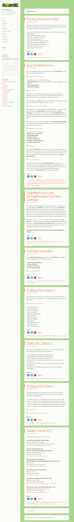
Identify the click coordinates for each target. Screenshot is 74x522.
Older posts (30, 510)
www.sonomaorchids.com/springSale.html (37, 456)
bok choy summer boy (38, 181)
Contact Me (5, 41)
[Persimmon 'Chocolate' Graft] (34, 303)
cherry (45, 181)
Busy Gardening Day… (40, 65)
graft (40, 57)
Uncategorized (5, 106)
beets (51, 179)
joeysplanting (7, 9)
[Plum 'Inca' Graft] (31, 409)
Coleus (3, 26)
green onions (56, 181)
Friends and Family (6, 89)
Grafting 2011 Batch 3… (41, 290)
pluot (61, 183)
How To (4, 93)
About (3, 21)
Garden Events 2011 (39, 431)
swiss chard (30, 185)
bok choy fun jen (59, 179)
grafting (51, 181)
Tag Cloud (4, 39)
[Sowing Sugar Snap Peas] (33, 159)
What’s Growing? (6, 31)
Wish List (4, 34)
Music (3, 98)
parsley (31, 183)
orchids (64, 502)
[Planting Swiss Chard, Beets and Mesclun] (37, 106)
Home (3, 18)
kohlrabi (63, 181)
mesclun (28, 183)
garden (61, 502)
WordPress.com (51, 517)
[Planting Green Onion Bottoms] (35, 76)
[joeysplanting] (10, 5)
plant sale (39, 503)
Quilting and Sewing (6, 102)
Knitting (4, 95)
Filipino (3, 87)
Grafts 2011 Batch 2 (39, 343)
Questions (37, 241)
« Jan (3, 74)
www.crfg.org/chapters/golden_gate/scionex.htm (38, 445)
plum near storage (56, 183)
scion (45, 57)
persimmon (55, 335)
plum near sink (48, 183)
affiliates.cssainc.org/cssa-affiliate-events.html (38, 492)
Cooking (4, 85)
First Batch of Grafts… (40, 251)
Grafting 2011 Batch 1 (40, 386)
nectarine (47, 335)
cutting (44, 241)
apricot (40, 423)
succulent (46, 503)
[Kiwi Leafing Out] (31, 145)
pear (42, 57)
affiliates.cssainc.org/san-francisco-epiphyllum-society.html (41, 483)
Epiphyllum (44, 502)
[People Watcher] (31, 90)
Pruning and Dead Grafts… (43, 19)
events (48, 502)
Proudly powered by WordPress (32, 517)
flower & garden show (54, 502)
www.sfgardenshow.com (32, 475)
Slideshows (5, 28)
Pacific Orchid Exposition (31, 503)
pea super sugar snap (38, 183)
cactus (40, 502)
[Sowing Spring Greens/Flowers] (34, 128)
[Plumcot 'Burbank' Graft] (33, 271)
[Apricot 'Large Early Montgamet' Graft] (36, 413)
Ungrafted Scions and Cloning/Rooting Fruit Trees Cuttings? (43, 196)
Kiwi (60, 181)
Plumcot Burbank (60, 281)
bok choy (54, 179)
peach (51, 335)
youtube (61, 241)
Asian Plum (47, 179)
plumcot (55, 281)
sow (27, 185)
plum (44, 183)
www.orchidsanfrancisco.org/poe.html (36, 466)
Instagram (4, 36)
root (56, 241)
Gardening (4, 23)
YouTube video (40, 219)
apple (40, 335)
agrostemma (41, 179)
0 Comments (49, 57)
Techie (3, 104)
